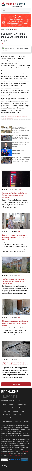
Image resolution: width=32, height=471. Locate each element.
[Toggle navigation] (4, 10)
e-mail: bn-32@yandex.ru (15, 455)
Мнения (14, 408)
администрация (9, 116)
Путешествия (6, 414)
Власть (4, 404)
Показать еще (16, 384)
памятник (24, 116)
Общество (12, 404)
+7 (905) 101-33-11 (5, 453)
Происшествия (22, 404)
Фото (20, 414)
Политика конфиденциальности (12, 421)
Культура (15, 411)
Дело (20, 408)
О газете (5, 418)
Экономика (6, 408)
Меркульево (17, 116)
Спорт (22, 411)
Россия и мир (6, 411)
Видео (14, 414)
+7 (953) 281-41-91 (25, 451)
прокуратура (4, 118)
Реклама (12, 418)
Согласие (26, 421)
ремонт (11, 118)
